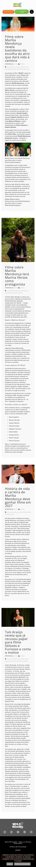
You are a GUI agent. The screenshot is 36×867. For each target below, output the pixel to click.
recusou (14, 661)
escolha (26, 67)
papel (6, 661)
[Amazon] (5, 832)
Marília (10, 69)
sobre (24, 69)
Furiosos (20, 659)
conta (12, 659)
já (23, 659)
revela (20, 69)
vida (28, 69)
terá (17, 293)
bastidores (12, 67)
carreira (9, 512)
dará (21, 67)
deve (12, 512)
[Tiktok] (11, 832)
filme (6, 69)
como (8, 290)
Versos (20, 293)
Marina (20, 290)
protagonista (8, 293)
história (24, 512)
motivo (26, 659)
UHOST (18, 850)
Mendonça (15, 69)
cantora (18, 67)
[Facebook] (24, 832)
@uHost (16, 64)
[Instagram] (31, 832)
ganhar (20, 512)
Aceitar (10, 864)
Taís (22, 661)
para (10, 661)
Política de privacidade (22, 864)
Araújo (8, 659)
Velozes (26, 661)
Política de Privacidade (18, 847)
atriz (8, 67)
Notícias (22, 64)
